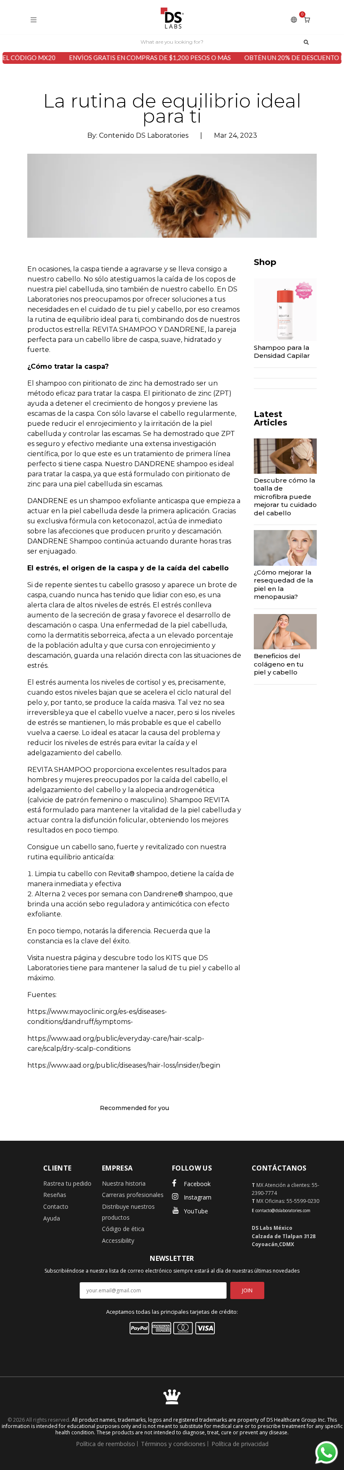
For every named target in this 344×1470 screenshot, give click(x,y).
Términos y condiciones (173, 1444)
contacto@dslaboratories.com (282, 1210)
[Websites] (294, 19)
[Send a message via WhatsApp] (326, 1452)
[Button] (306, 41)
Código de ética (123, 1229)
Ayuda (51, 1218)
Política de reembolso (105, 1444)
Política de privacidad (239, 1444)
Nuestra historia (124, 1183)
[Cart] (307, 19)
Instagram (197, 1197)
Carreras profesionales (133, 1195)
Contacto (55, 1206)
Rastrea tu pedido (67, 1183)
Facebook (197, 1184)
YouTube (196, 1211)
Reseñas (54, 1195)
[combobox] (172, 41)
